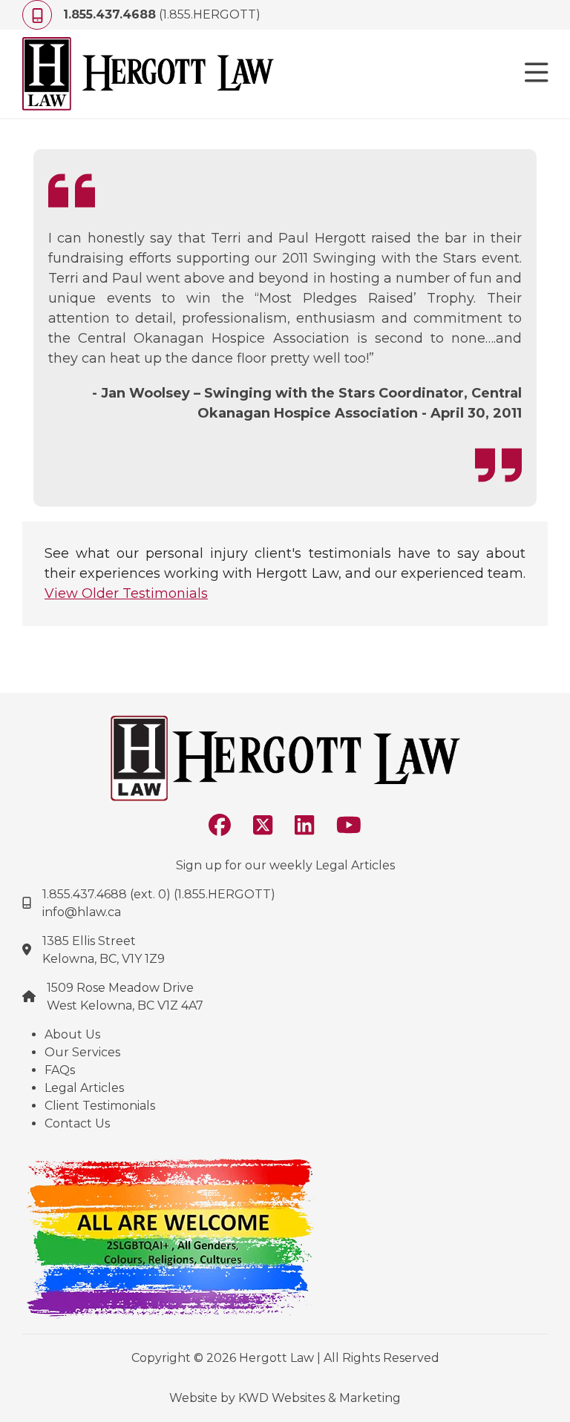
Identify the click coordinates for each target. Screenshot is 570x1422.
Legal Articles (84, 1088)
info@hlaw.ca (81, 912)
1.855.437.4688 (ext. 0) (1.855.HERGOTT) (158, 894)
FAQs (60, 1070)
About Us (72, 1034)
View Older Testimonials (126, 593)
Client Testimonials (100, 1106)
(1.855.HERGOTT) (162, 14)
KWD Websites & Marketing (319, 1398)
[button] (536, 74)
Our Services (82, 1052)
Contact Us (77, 1123)
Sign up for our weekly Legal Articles (285, 865)
